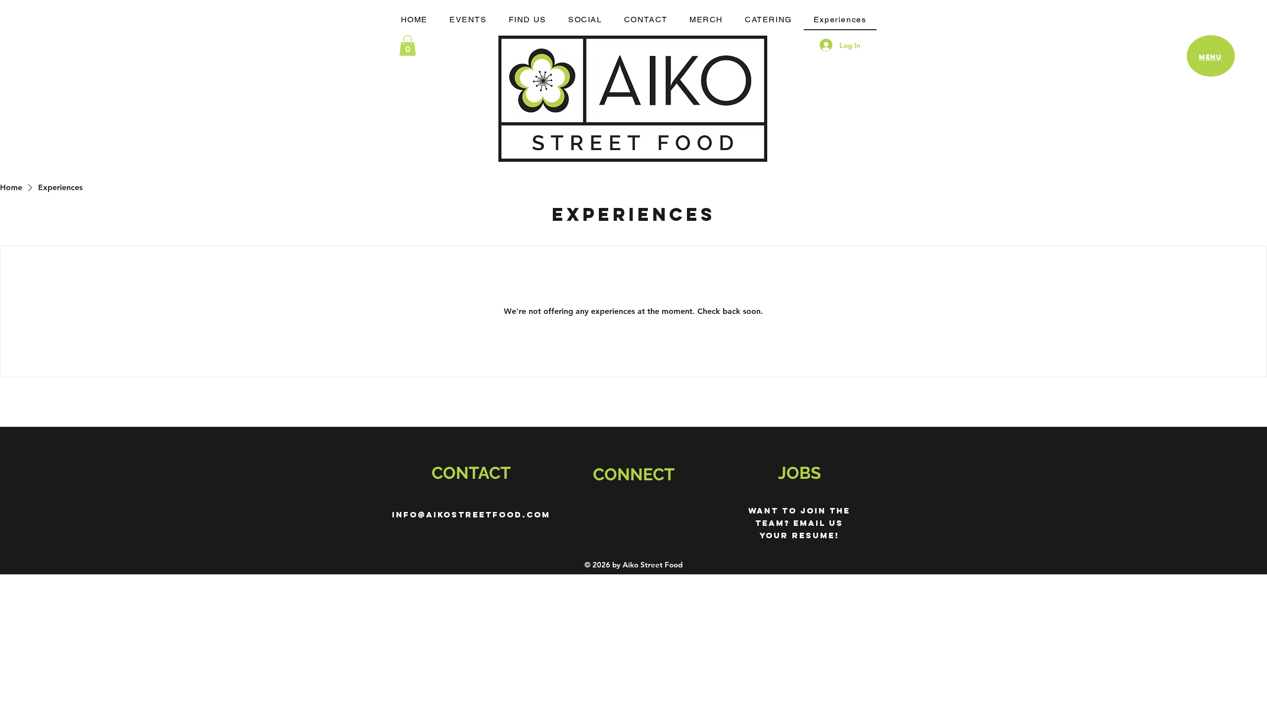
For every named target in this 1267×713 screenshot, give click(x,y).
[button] (407, 45)
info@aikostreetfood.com (471, 514)
